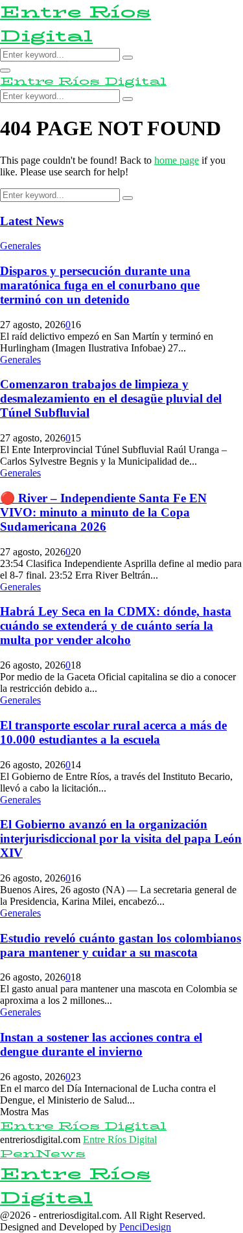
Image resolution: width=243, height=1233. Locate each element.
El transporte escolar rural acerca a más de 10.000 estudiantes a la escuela (113, 732)
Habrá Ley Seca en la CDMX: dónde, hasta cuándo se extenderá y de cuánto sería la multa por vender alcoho (115, 626)
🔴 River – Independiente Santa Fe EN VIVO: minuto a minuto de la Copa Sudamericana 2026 (103, 512)
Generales (20, 245)
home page (176, 160)
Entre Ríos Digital (75, 24)
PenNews (43, 1154)
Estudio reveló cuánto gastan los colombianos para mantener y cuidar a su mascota (120, 945)
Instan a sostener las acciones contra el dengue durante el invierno (101, 1044)
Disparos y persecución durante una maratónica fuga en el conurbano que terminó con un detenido (100, 285)
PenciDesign (145, 1226)
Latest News (32, 221)
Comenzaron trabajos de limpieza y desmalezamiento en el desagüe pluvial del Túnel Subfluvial (111, 398)
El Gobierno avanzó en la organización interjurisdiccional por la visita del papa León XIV (121, 838)
